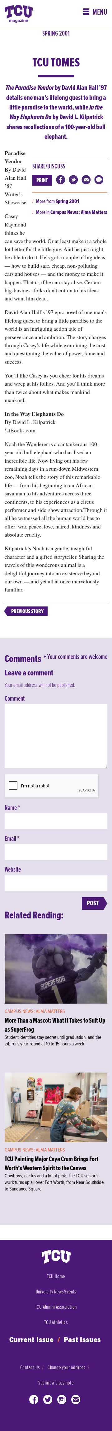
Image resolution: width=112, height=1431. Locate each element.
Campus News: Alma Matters (78, 212)
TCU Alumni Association (56, 1307)
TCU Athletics (56, 1322)
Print (42, 180)
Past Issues (82, 1340)
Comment (15, 699)
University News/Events (56, 1291)
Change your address (66, 1367)
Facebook (34, 1401)
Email (12, 839)
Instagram (62, 1401)
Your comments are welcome (77, 657)
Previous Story (27, 611)
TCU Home (56, 1276)
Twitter (48, 1401)
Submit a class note (56, 1383)
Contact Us (30, 1367)
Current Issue (31, 1340)
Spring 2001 (56, 33)
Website (13, 870)
